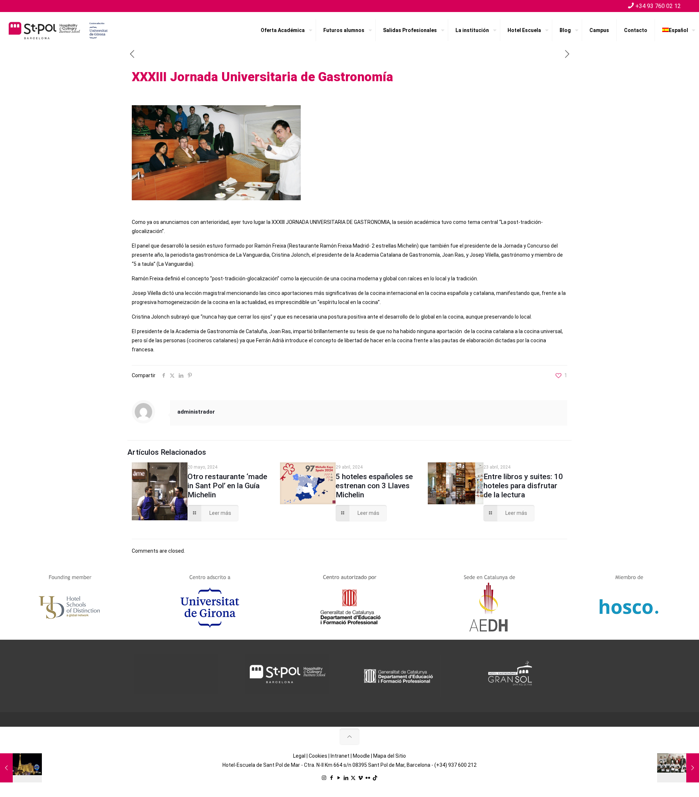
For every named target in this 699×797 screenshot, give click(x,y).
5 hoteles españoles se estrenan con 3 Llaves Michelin (374, 485)
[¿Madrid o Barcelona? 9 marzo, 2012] (21, 767)
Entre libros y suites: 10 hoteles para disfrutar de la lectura (523, 485)
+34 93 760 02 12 (658, 6)
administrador (196, 412)
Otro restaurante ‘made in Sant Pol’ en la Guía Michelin (227, 485)
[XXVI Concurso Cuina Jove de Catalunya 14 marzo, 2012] (678, 767)
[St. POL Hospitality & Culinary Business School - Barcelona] (58, 30)
